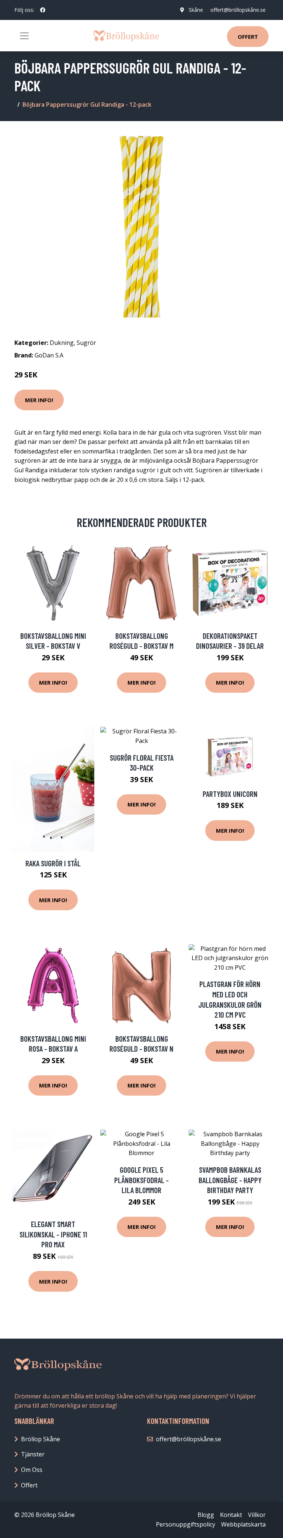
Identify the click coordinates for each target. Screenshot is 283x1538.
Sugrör (86, 343)
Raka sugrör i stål (53, 863)
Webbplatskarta (243, 1524)
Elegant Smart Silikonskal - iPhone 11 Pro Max (53, 1234)
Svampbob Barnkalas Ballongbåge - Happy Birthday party (230, 1180)
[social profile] (42, 10)
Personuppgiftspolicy (185, 1524)
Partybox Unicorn (230, 793)
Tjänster (33, 1454)
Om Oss (31, 1470)
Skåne (196, 9)
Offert (248, 36)
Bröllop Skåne (40, 1439)
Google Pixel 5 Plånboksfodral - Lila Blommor (141, 1180)
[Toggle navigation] (24, 36)
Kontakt (231, 1515)
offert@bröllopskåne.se (238, 9)
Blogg (206, 1515)
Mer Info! (39, 400)
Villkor (257, 1515)
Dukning (62, 343)
